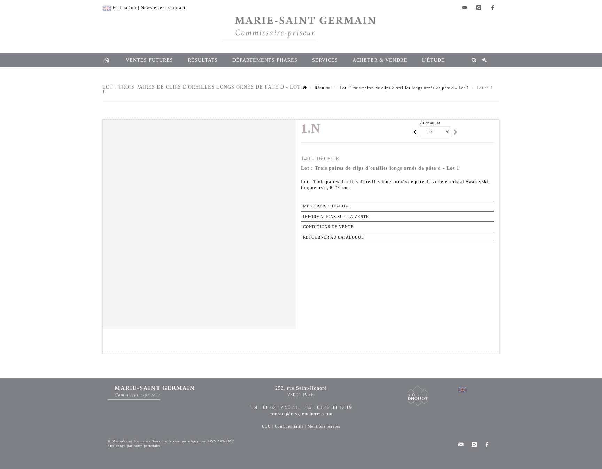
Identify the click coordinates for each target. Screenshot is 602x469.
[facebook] (493, 7)
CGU (266, 426)
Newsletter (152, 7)
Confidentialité (289, 426)
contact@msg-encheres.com (301, 413)
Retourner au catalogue (333, 237)
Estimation (125, 7)
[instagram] (479, 7)
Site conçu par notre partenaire (134, 446)
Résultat (323, 87)
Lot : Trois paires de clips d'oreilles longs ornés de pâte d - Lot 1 (403, 87)
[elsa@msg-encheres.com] (465, 7)
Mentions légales (324, 426)
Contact (177, 7)
